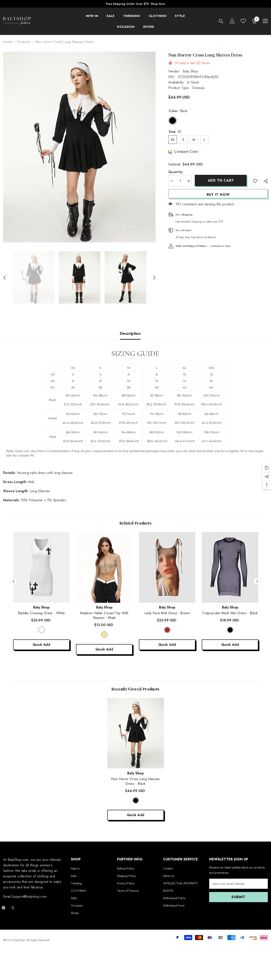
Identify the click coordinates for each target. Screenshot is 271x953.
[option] (79, 147)
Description (130, 333)
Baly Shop (190, 71)
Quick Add (41, 644)
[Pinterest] (3, 908)
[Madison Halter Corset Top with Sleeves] (104, 567)
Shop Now (158, 4)
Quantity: (176, 171)
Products (23, 41)
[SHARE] (264, 181)
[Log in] (232, 21)
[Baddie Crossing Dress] (41, 567)
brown (167, 630)
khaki (104, 634)
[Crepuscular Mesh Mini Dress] (230, 567)
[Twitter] (13, 908)
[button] (4, 277)
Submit (238, 897)
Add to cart (221, 180)
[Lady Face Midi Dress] (167, 567)
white (41, 630)
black (230, 630)
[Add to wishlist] (255, 181)
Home (7, 41)
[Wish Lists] (243, 21)
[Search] (221, 21)
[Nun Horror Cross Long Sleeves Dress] (135, 733)
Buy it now (218, 194)
